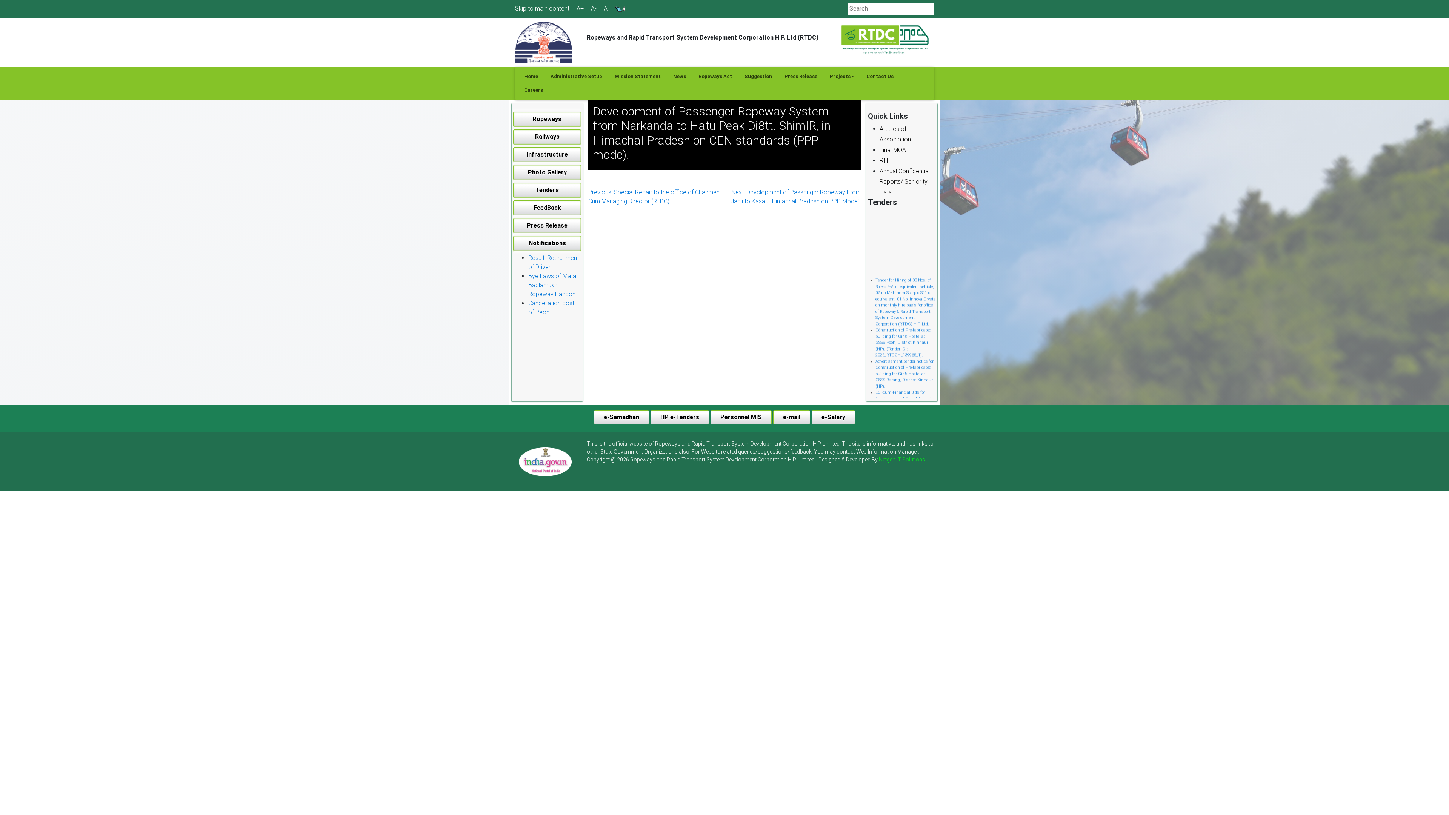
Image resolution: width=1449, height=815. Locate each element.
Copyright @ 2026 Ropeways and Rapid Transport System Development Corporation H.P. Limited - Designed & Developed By (756, 460)
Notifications (547, 243)
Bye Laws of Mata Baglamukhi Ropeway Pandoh (552, 285)
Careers (533, 90)
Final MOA (893, 150)
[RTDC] (886, 40)
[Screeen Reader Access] (620, 8)
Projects (840, 76)
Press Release (800, 76)
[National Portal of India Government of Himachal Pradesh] (545, 461)
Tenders (547, 190)
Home (531, 76)
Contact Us (880, 76)
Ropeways (547, 119)
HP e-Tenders (679, 417)
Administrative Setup (576, 76)
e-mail (791, 417)
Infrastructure (547, 154)
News (679, 76)
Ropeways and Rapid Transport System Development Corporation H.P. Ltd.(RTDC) (702, 37)
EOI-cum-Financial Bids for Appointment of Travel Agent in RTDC (904, 385)
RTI (884, 160)
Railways (547, 136)
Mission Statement (638, 76)
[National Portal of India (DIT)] (545, 461)
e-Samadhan (621, 417)
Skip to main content (542, 8)
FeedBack (547, 207)
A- (594, 8)
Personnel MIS (741, 417)
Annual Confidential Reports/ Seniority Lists (905, 182)
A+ (580, 8)
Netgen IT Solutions (902, 460)
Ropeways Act (715, 76)
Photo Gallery (547, 172)
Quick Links (888, 116)
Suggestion (758, 76)
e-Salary (833, 417)
